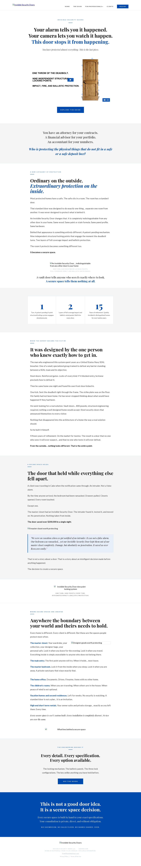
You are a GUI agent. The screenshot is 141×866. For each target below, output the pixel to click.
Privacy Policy (64, 856)
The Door (77, 6)
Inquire (122, 6)
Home (67, 6)
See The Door (70, 781)
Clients (110, 6)
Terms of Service (75, 856)
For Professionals (93, 6)
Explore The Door (70, 110)
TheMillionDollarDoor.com (70, 853)
